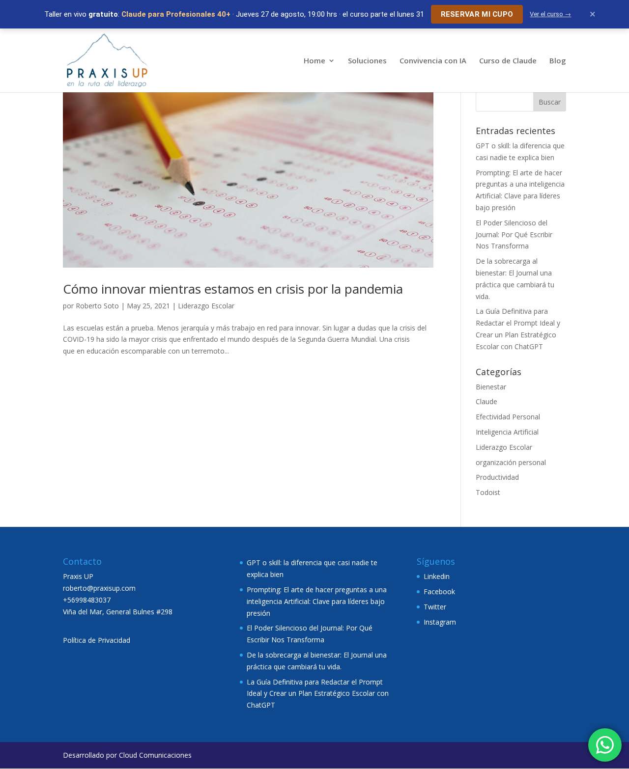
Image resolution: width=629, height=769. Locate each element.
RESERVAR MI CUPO (477, 14)
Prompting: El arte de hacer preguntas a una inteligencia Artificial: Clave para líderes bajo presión (317, 601)
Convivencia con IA (433, 61)
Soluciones (367, 61)
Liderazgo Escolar (206, 305)
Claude (486, 401)
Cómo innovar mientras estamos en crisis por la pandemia (233, 289)
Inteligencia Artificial (507, 432)
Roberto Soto (97, 305)
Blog (557, 61)
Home (314, 61)
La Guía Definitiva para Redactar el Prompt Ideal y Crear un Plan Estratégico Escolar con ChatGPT (318, 693)
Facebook (439, 591)
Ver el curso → (550, 14)
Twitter (435, 606)
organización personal (511, 462)
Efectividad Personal (508, 416)
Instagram (440, 622)
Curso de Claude (508, 61)
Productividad (497, 477)
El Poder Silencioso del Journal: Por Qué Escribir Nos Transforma (514, 234)
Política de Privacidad (96, 640)
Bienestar (491, 386)
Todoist (488, 492)
